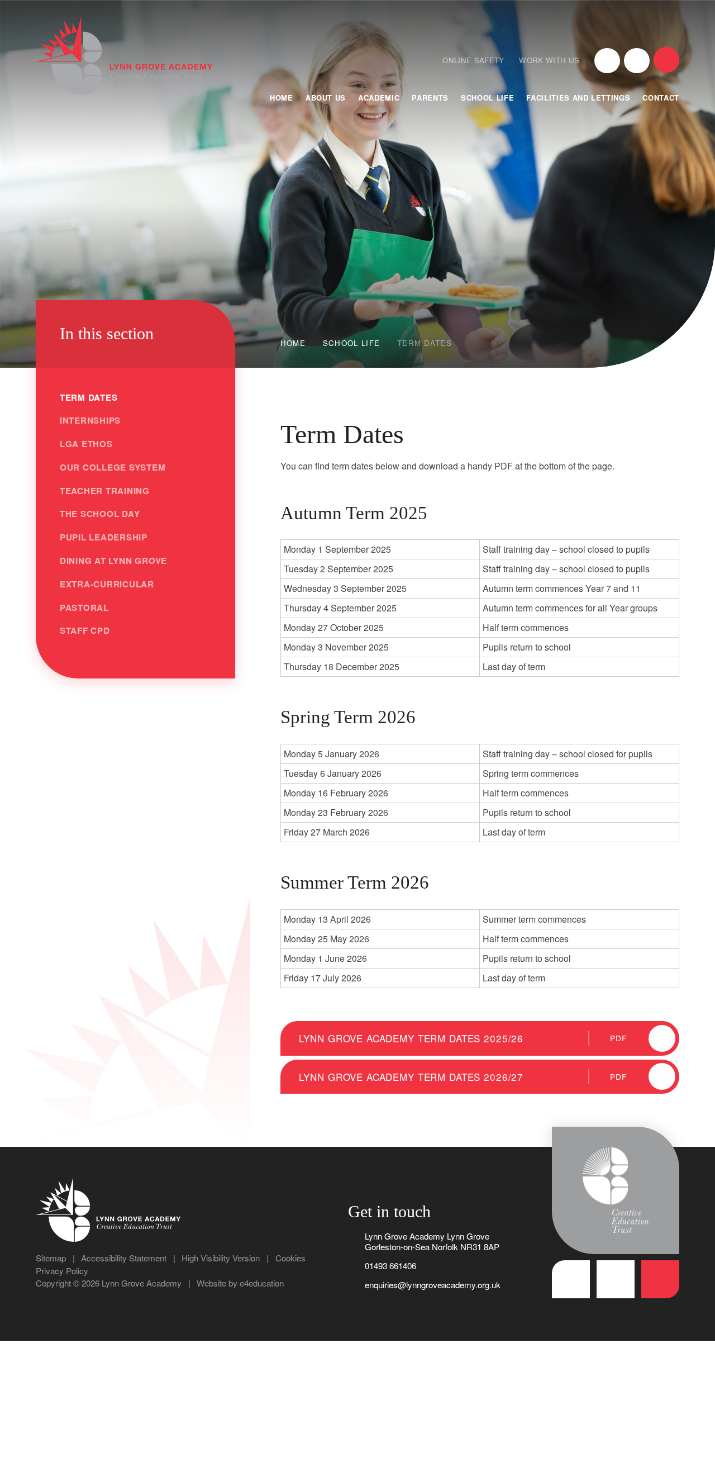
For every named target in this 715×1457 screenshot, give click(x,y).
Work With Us (549, 60)
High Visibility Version (221, 1258)
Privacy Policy (62, 1270)
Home (293, 343)
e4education (262, 1283)
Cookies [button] (290, 1258)
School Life (351, 343)
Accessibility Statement (123, 1258)
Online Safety (473, 60)
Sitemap (51, 1258)
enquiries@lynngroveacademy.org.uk (432, 1284)
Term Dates (424, 343)
